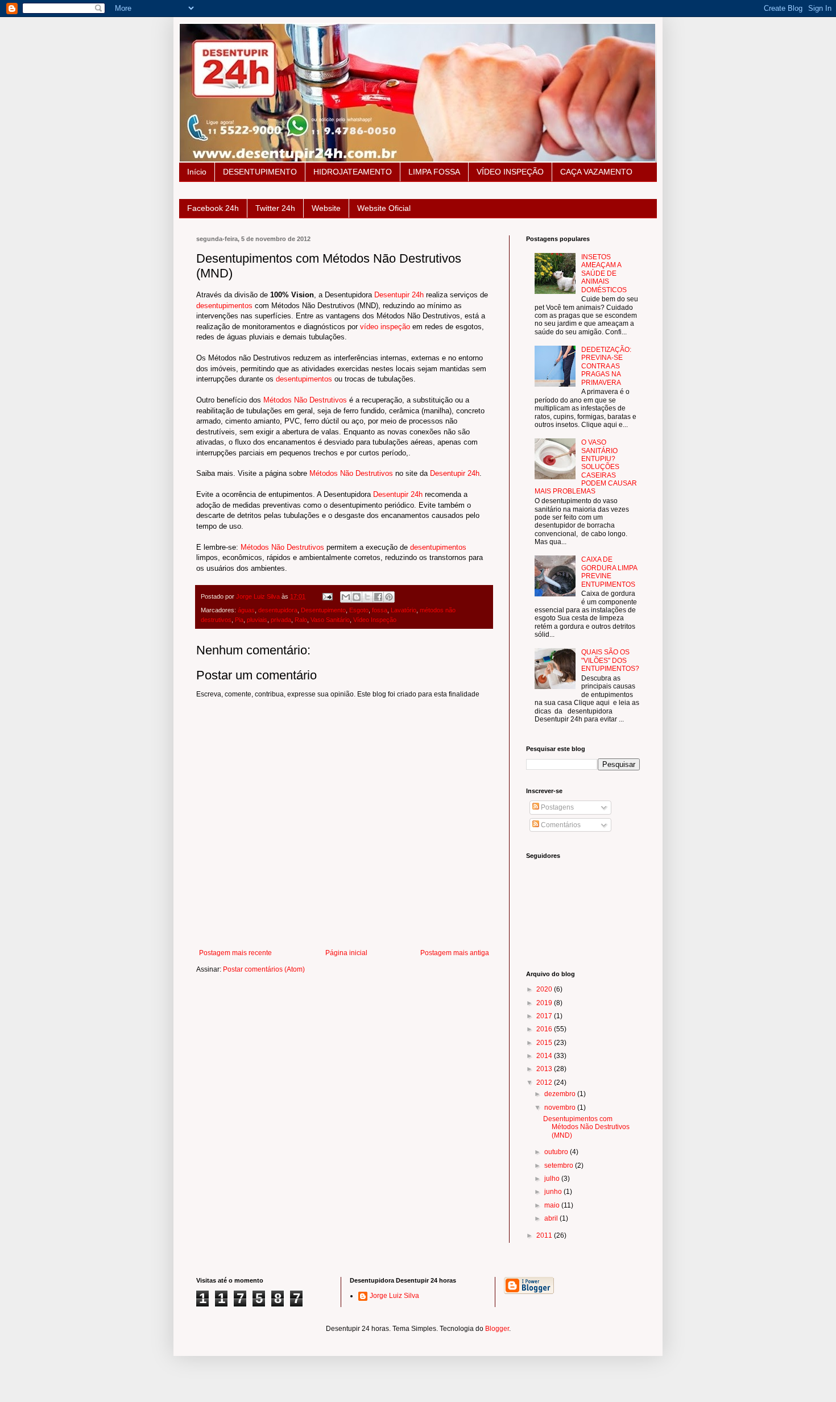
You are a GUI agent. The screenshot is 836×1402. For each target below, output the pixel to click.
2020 (545, 989)
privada (281, 619)
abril (552, 1218)
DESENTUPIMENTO (260, 171)
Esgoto (359, 610)
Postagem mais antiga (454, 953)
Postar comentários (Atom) (264, 969)
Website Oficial (384, 208)
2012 (545, 1082)
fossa (379, 610)
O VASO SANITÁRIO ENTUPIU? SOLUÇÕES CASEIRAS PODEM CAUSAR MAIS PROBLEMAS (586, 466)
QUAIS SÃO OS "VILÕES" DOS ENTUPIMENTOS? (610, 660)
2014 (545, 1056)
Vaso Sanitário (330, 619)
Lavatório (403, 610)
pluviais (257, 619)
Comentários (560, 825)
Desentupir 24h (399, 295)
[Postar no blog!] (356, 597)
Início (196, 171)
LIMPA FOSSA (434, 171)
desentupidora (277, 610)
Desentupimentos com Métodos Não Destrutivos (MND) (586, 1127)
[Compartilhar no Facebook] (378, 597)
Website (326, 208)
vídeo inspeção (385, 326)
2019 (545, 1003)
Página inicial (346, 953)
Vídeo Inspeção (374, 619)
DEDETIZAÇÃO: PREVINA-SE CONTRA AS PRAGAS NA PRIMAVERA (606, 366)
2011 (545, 1235)
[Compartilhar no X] (367, 597)
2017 (545, 1016)
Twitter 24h (275, 208)
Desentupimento (323, 610)
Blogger (497, 1329)
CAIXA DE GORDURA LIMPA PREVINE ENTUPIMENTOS (609, 571)
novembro (560, 1107)
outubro (557, 1152)
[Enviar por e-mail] (345, 597)
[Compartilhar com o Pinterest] (389, 597)
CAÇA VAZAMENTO (596, 171)
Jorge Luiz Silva (394, 1296)
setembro (559, 1165)
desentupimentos (224, 305)
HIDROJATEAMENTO (352, 171)
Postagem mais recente (235, 953)
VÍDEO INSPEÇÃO (510, 171)
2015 (545, 1043)
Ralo (301, 619)
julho (552, 1179)
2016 (545, 1029)
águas (246, 610)
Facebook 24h (213, 208)
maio (552, 1205)
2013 (545, 1069)
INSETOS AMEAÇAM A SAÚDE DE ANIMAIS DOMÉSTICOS (604, 273)
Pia (239, 619)
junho (554, 1192)
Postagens (556, 807)
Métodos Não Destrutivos (305, 400)
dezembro (560, 1094)
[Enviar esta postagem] (327, 596)
